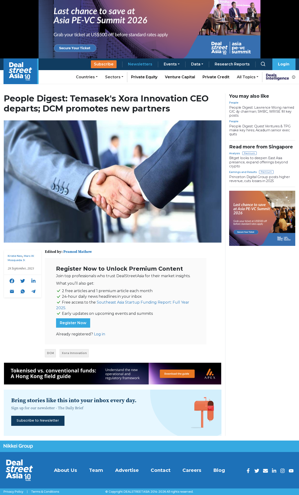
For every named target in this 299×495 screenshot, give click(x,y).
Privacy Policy (13, 491)
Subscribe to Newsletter (38, 420)
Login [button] (283, 64)
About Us (65, 470)
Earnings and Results (243, 172)
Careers (191, 470)
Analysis (234, 153)
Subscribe (104, 64)
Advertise (127, 470)
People (233, 102)
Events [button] (170, 64)
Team (96, 470)
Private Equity (144, 77)
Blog (219, 470)
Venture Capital (180, 77)
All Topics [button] (246, 77)
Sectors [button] (113, 77)
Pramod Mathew (77, 251)
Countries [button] (85, 77)
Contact (161, 470)
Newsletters (140, 64)
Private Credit (216, 77)
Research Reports (232, 64)
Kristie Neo (15, 256)
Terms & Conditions (45, 491)
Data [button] (195, 64)
